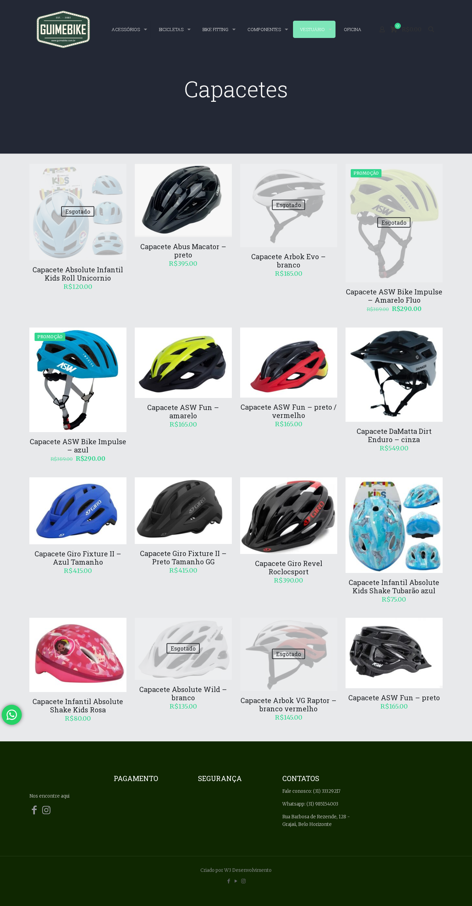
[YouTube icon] (236, 881)
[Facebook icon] (229, 881)
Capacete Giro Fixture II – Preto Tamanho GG (183, 557)
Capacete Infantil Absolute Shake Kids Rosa (77, 705)
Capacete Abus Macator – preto (183, 250)
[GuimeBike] (63, 29)
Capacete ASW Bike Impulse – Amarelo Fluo (394, 295)
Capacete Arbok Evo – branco (288, 260)
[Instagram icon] (243, 881)
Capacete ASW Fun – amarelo (183, 411)
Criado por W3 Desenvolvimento (236, 870)
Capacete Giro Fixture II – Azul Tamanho (78, 557)
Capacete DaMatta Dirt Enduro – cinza (394, 435)
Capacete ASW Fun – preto (394, 697)
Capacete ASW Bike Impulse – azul (78, 445)
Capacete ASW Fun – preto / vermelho (288, 411)
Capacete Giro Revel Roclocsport (288, 567)
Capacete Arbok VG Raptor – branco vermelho (288, 704)
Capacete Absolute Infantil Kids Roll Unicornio (77, 273)
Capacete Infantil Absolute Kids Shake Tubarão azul (394, 586)
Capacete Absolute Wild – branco (183, 693)
